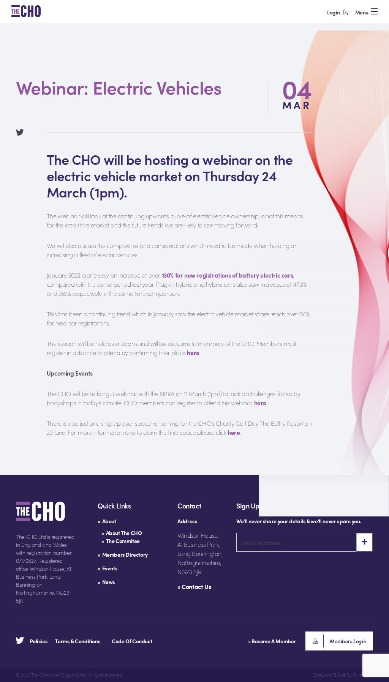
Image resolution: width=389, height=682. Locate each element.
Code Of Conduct (132, 641)
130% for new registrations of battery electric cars (227, 275)
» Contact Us (194, 586)
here (193, 352)
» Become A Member (272, 641)
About (109, 521)
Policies (39, 641)
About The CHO (124, 533)
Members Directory (125, 554)
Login (333, 12)
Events (110, 568)
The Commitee (123, 541)
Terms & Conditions (77, 641)
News (108, 582)
